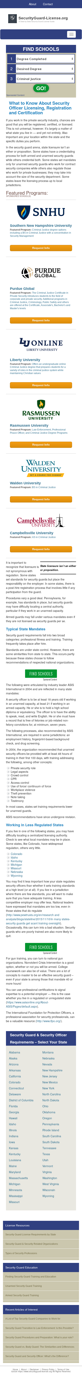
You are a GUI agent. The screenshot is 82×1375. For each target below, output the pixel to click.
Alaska (13, 1058)
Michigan (16, 865)
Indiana (13, 1136)
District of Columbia (21, 1100)
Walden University (25, 483)
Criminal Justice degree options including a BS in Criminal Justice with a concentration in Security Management (40, 232)
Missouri (16, 868)
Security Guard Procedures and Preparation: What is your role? (39, 1337)
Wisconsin (48, 1190)
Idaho (14, 857)
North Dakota (50, 1100)
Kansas (13, 1148)
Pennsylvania (50, 1124)
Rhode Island (50, 1130)
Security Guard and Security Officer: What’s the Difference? (37, 1356)
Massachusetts (18, 1178)
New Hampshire (52, 1070)
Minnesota (15, 1190)
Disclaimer (34, 1369)
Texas (46, 1154)
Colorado (16, 854)
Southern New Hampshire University (41, 226)
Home (15, 1369)
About (24, 1369)
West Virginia (50, 1184)
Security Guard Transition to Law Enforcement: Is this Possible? (39, 1328)
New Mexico (50, 1082)
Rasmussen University (29, 425)
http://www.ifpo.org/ (49, 1021)
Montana (48, 1052)
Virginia (47, 1172)
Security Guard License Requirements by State (30, 1234)
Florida (13, 1106)
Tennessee (49, 1148)
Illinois (13, 1130)
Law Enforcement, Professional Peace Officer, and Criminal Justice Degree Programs (38, 431)
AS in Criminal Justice (44, 537)
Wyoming (16, 876)
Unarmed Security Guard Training (23, 1286)
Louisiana (15, 1160)
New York (48, 1088)
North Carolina (51, 1094)
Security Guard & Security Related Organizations (31, 1244)
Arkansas (15, 1070)
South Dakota (51, 1142)
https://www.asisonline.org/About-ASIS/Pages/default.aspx (27, 1004)
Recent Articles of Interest (21, 1309)
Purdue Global (22, 289)
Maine (13, 1166)
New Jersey (49, 1076)
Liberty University (25, 360)
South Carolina (51, 1136)
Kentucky (16, 861)
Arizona (14, 1064)
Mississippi (15, 1196)
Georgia (14, 1112)
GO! (41, 88)
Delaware (15, 1094)
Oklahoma (48, 1112)
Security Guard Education (21, 1267)
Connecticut (16, 1088)
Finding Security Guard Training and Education (30, 1276)
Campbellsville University (31, 533)
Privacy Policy (48, 1369)
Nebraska (17, 872)
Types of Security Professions (21, 1253)
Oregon (47, 1118)
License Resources (17, 1225)
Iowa (12, 1142)
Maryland (15, 1172)
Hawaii (13, 1118)
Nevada (47, 1064)
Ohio (45, 1106)
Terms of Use (63, 1369)
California (15, 1076)
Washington (49, 1178)
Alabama (14, 1052)
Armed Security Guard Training (22, 1295)
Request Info (41, 248)
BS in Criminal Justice (44, 487)
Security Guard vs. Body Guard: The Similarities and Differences (39, 1346)
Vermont (47, 1166)
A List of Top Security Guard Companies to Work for (32, 1318)
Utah (45, 1160)
